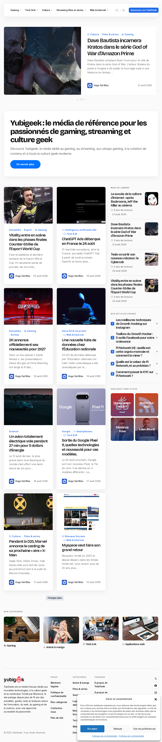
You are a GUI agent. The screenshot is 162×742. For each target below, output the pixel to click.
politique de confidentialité (75, 406)
